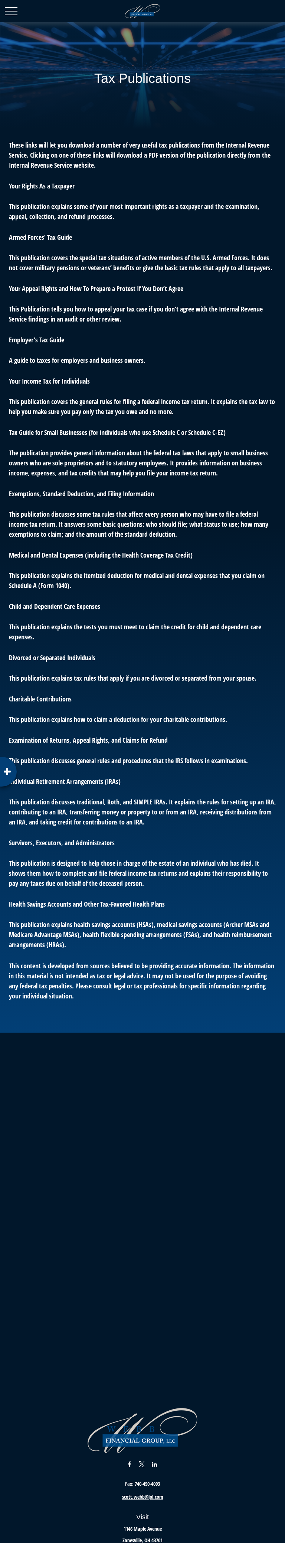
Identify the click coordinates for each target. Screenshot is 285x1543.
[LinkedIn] (155, 1464)
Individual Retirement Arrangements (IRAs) (65, 781)
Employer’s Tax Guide (36, 339)
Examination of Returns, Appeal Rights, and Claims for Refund (88, 740)
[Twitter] (142, 1464)
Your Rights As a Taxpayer (42, 185)
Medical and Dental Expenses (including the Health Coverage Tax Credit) (101, 555)
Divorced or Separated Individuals (52, 657)
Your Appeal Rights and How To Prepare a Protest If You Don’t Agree (96, 288)
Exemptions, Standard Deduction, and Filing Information (81, 493)
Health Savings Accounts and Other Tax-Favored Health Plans (87, 904)
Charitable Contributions (40, 698)
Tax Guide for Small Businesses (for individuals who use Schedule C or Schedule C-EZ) (117, 432)
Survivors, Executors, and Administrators (62, 842)
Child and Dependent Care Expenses (54, 606)
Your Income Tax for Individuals (49, 381)
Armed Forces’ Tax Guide (40, 237)
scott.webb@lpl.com (142, 1496)
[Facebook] (129, 1464)
